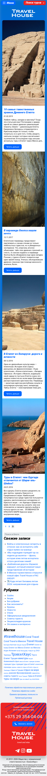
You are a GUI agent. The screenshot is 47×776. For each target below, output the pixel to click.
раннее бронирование (20, 673)
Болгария (7, 645)
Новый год (31, 651)
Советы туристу (15, 618)
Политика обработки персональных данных (23, 687)
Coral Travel (32, 636)
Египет (30, 644)
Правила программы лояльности (24, 694)
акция (31, 658)
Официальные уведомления (21, 615)
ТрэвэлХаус (21, 654)
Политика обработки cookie (23, 691)
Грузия (24, 645)
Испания (12, 651)
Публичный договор (23, 698)
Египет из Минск (16, 648)
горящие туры (9, 664)
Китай (18, 651)
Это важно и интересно (18, 624)
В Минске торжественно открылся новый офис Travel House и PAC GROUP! (24, 575)
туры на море (11, 679)
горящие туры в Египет (25, 664)
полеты (6, 673)
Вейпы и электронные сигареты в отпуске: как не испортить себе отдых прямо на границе (24, 547)
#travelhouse (14, 636)
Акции (10, 598)
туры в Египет (35, 676)
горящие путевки (34, 661)
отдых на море (31, 670)
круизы (14, 667)
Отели (10, 613)
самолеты (36, 673)
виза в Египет (24, 661)
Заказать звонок (24, 724)
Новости (11, 610)
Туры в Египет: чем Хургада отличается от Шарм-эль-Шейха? (21, 480)
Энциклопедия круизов (19, 621)
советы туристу (11, 676)
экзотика (35, 679)
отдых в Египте (27, 667)
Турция (14, 658)
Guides (10, 595)
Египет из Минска (32, 648)
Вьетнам (13, 645)
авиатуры (23, 658)
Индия (6, 651)
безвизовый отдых (11, 661)
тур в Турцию (23, 676)
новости (19, 667)
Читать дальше (12, 147)
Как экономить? (15, 604)
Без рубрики (13, 601)
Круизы (11, 607)
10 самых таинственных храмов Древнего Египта (19, 111)
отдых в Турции (16, 670)
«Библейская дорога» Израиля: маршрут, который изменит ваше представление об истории (24, 567)
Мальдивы (24, 651)
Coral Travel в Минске (15, 641)
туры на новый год (25, 679)
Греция (19, 645)
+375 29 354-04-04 (23, 716)
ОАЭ (37, 651)
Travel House (35, 641)
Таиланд (7, 655)
